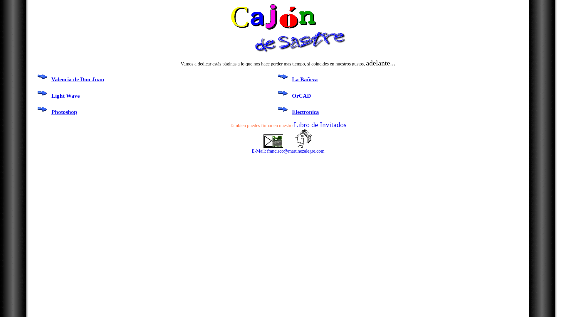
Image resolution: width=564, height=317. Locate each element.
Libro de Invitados (320, 125)
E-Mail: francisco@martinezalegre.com (288, 151)
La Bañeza (305, 79)
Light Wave (65, 96)
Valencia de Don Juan (77, 79)
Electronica (305, 112)
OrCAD (301, 96)
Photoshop (64, 112)
